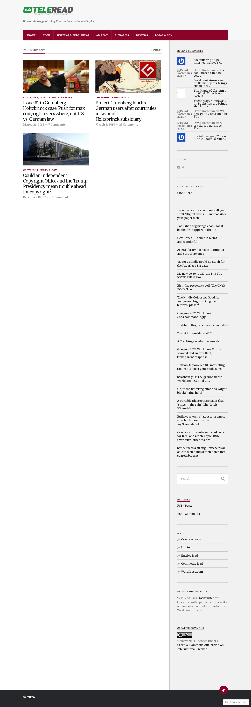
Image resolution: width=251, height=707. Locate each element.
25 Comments (128, 124)
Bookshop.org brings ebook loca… (210, 84)
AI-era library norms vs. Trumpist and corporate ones (200, 251)
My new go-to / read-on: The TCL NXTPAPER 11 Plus (199, 275)
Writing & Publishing (73, 35)
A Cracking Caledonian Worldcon (200, 341)
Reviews (142, 35)
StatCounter (206, 598)
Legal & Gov (163, 35)
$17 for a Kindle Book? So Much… (210, 137)
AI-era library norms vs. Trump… (209, 125)
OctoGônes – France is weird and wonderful (197, 239)
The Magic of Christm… (210, 90)
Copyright (30, 97)
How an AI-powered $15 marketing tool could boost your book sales (201, 366)
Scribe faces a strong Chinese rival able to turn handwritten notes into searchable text (201, 451)
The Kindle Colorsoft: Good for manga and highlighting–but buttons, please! (198, 301)
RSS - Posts (184, 505)
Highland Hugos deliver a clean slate (202, 325)
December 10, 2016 (35, 197)
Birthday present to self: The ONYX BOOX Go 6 (201, 287)
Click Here (184, 193)
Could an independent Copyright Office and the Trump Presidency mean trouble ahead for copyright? (55, 184)
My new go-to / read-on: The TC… (211, 113)
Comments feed (192, 563)
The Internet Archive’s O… (208, 61)
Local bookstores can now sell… (210, 72)
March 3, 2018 (105, 124)
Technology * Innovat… (210, 101)
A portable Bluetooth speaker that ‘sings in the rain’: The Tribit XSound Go (200, 404)
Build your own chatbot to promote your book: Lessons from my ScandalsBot (201, 420)
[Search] (223, 478)
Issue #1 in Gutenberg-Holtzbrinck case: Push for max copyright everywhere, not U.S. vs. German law (54, 111)
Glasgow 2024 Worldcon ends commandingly (194, 315)
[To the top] (223, 690)
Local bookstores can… (209, 80)
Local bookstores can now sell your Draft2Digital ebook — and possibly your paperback (201, 214)
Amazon (102, 35)
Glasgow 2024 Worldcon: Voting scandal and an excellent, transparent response (199, 353)
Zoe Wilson (201, 60)
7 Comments (57, 124)
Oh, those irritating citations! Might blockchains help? (202, 390)
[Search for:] (202, 478)
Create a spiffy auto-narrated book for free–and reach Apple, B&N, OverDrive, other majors (200, 436)
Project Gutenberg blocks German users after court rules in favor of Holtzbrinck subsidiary (125, 111)
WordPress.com (192, 571)
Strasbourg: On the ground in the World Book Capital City (199, 378)
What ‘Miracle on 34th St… (208, 95)
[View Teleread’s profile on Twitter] (182, 167)
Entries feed (189, 555)
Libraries (122, 35)
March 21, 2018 (33, 124)
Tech (46, 35)
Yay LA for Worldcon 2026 (194, 333)
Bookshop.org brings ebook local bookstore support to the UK (200, 227)
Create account (191, 539)
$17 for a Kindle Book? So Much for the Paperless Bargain (201, 263)
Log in (185, 547)
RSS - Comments (188, 513)
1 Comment (60, 197)
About (31, 35)
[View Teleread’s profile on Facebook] (178, 167)
